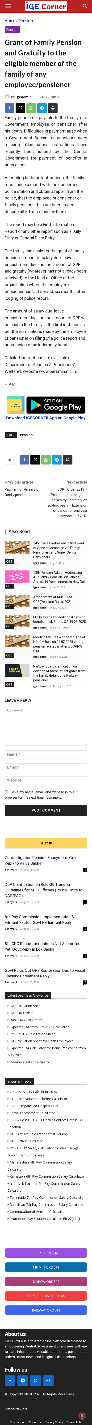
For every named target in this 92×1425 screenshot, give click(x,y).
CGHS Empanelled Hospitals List (34, 1106)
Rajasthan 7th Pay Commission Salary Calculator (46, 1204)
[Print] (53, 108)
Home (10, 20)
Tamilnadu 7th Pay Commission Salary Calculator (47, 1197)
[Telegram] (42, 108)
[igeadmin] (8, 96)
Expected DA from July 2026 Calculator (39, 1027)
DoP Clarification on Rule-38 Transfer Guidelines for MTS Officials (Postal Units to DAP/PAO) (44, 890)
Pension (25, 20)
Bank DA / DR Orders (25, 1020)
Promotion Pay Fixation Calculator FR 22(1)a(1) (45, 1218)
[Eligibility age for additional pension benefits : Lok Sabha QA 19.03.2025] (17, 621)
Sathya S (11, 869)
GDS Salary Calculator (26, 1141)
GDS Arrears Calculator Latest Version (38, 1134)
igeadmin (24, 97)
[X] (20, 108)
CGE (9, 561)
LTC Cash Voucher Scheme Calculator (38, 1099)
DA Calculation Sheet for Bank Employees (41, 1041)
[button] (8, 6)
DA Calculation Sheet (25, 1005)
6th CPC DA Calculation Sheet (32, 1034)
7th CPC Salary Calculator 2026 (33, 1091)
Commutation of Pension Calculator (37, 1211)
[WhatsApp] (31, 108)
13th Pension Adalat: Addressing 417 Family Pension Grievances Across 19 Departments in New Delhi (60, 577)
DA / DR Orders (21, 1013)
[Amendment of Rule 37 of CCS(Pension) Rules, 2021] (17, 601)
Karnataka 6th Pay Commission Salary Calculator (46, 1176)
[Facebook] (9, 108)
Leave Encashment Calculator (32, 1113)
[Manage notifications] (82, 1416)
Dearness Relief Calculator (29, 1062)
